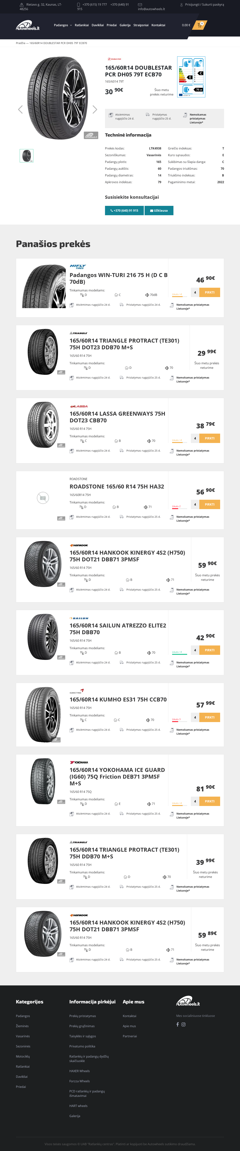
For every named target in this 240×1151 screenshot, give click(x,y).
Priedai (112, 25)
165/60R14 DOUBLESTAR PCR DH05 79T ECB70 (58, 43)
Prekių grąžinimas (82, 1026)
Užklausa (160, 210)
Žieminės (22, 1026)
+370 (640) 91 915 (125, 210)
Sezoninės (23, 1046)
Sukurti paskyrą (213, 4)
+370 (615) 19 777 (94, 4)
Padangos (61, 25)
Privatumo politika (82, 1046)
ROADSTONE (78, 479)
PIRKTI (209, 292)
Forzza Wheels (79, 1081)
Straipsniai (141, 25)
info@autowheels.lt (151, 9)
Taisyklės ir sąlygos (82, 1036)
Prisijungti (192, 4)
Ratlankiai (82, 25)
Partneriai (130, 1036)
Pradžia (20, 43)
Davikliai (98, 25)
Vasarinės (23, 1036)
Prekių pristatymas (82, 1016)
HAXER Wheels (79, 1071)
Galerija (125, 25)
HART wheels (78, 1106)
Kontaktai (158, 25)
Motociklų (23, 1056)
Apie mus (129, 1026)
